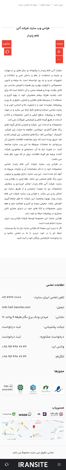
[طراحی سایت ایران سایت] (33, 464)
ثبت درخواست (11, 327)
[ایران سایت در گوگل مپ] (9, 414)
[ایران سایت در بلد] (41, 414)
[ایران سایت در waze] (25, 414)
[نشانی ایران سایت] (33, 439)
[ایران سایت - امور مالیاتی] (20, 390)
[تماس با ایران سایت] (7, 464)
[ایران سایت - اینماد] (58, 390)
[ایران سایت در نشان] (57, 414)
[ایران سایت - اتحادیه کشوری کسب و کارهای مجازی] (33, 390)
